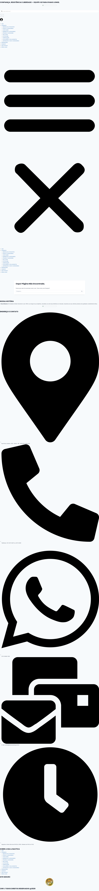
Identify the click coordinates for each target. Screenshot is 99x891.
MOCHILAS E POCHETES (8, 26)
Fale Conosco (4, 45)
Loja (2, 23)
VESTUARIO (5, 30)
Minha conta (4, 47)
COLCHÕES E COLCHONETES (10, 39)
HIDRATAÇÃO (6, 37)
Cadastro (3, 44)
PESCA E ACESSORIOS (8, 28)
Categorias (3, 25)
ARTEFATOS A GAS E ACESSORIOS (11, 40)
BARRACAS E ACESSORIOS (9, 31)
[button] (49, 148)
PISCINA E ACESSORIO (8, 33)
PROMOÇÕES (4, 42)
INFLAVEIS (5, 34)
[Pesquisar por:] (49, 291)
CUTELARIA (5, 36)
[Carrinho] (2, 15)
